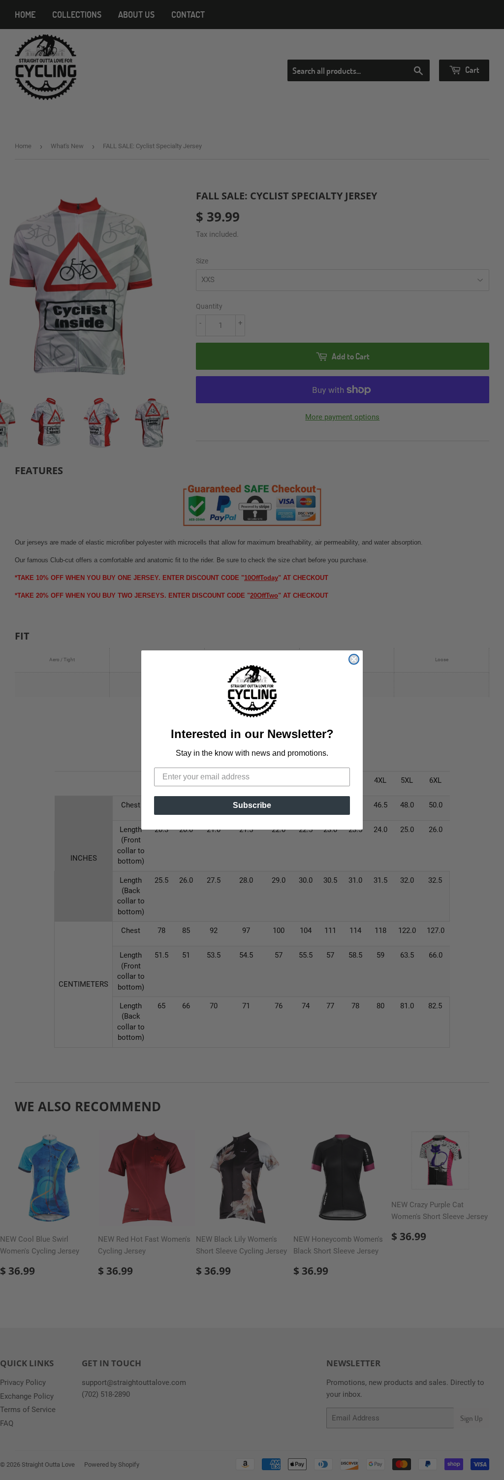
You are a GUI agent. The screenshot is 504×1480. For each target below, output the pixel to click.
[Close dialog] (354, 659)
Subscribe (252, 805)
